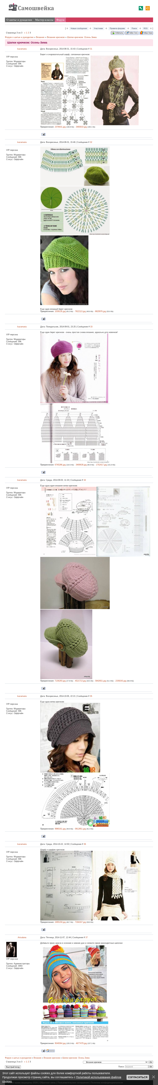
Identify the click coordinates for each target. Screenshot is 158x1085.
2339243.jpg (120, 681)
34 (85, 480)
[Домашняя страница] (50, 1050)
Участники (98, 28)
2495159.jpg (60, 922)
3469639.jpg (81, 465)
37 (86, 937)
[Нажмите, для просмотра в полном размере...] (65, 124)
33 (91, 327)
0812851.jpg (80, 829)
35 (91, 696)
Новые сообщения (79, 28)
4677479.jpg (81, 1043)
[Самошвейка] (31, 12)
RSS (146, 28)
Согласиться (138, 1077)
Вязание (40, 37)
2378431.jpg (60, 127)
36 (85, 844)
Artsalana (22, 937)
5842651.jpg (100, 681)
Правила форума (117, 28)
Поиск (134, 28)
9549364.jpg (60, 1043)
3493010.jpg (81, 127)
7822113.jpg (80, 311)
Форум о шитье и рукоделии (19, 37)
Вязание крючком (56, 37)
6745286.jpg (60, 465)
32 (91, 142)
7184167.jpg (80, 922)
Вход (147, 8)
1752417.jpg (101, 465)
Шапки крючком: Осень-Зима (82, 37)
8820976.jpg (100, 311)
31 (91, 49)
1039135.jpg (60, 311)
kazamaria (22, 49)
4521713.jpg (80, 681)
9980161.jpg (60, 829)
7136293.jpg (60, 681)
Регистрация (141, 8)
